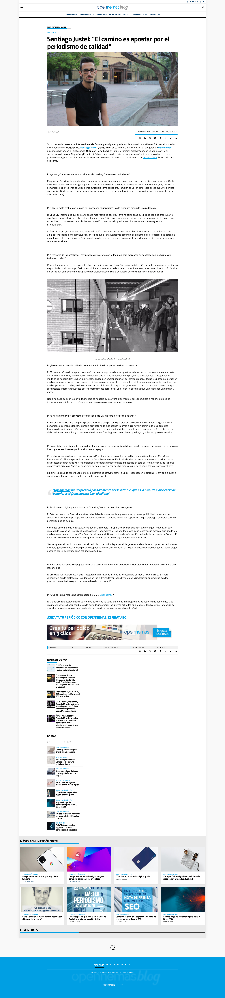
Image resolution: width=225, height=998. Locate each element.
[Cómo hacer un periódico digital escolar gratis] (51, 793)
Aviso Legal (95, 972)
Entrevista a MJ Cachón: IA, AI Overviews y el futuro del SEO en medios (68, 694)
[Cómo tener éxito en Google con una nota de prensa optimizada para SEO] (136, 899)
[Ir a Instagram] (195, 2)
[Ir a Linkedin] (193, 2)
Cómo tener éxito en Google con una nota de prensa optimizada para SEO (136, 918)
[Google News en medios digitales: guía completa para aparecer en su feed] (89, 859)
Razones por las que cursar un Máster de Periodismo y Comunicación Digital (87, 918)
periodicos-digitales (111, 647)
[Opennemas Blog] (112, 7)
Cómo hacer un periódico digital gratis (133, 876)
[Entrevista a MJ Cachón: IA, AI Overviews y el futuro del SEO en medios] (51, 694)
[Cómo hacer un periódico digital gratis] (136, 859)
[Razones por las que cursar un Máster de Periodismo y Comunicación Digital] (89, 899)
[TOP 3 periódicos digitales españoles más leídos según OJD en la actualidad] (183, 859)
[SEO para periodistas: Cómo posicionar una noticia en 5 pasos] (51, 760)
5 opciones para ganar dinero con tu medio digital (67, 783)
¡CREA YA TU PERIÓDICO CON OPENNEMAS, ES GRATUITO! (87, 617)
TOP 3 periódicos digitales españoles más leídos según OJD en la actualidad (181, 877)
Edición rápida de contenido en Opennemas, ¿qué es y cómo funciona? (67, 668)
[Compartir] (150, 138)
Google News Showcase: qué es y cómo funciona (40, 877)
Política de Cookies (127, 972)
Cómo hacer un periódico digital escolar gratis (66, 793)
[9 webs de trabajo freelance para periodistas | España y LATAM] (51, 814)
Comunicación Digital (57, 27)
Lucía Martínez (28, 881)
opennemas (53, 647)
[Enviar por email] (140, 138)
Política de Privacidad (110, 972)
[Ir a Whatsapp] (198, 2)
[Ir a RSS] (203, 2)
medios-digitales (138, 647)
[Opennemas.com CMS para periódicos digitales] (112, 985)
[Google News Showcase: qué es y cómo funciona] (42, 859)
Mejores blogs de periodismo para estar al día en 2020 (66, 805)
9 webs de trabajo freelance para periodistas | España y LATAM (68, 816)
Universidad (161, 647)
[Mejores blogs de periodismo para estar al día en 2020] (51, 803)
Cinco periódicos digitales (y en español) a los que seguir (67, 773)
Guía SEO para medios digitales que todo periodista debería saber (66, 827)
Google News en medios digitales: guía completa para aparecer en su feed (86, 877)
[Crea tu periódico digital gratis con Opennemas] (51, 750)
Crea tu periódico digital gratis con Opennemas (66, 750)
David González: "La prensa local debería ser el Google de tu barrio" (42, 918)
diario (88, 647)
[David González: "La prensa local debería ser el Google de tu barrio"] (42, 899)
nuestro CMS (150, 157)
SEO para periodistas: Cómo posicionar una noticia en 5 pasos (65, 762)
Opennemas (106, 594)
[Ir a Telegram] (187, 2)
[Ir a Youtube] (200, 2)
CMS (71, 647)
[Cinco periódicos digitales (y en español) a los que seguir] (51, 771)
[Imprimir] (145, 138)
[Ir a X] (190, 2)
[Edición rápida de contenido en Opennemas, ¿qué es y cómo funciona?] (51, 668)
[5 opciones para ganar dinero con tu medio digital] (51, 783)
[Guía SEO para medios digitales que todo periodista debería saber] (51, 826)
